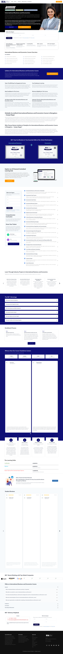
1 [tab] (30, 433)
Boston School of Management (22, 637)
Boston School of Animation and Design (23, 638)
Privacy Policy (53, 626)
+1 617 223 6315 (49, 640)
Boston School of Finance (22, 642)
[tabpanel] (18, 397)
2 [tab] (31, 433)
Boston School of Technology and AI (23, 636)
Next (59, 283)
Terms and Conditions (46, 626)
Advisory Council (24, 1)
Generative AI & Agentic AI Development (10, 637)
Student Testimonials (34, 642)
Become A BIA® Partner (35, 637)
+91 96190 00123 (49, 641)
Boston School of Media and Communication (24, 639)
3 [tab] (32, 433)
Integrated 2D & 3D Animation (8, 643)
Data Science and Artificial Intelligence (9, 636)
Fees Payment (29, 1)
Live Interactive (34, 645)
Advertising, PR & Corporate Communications (10, 644)
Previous (3, 283)
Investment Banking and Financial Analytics (10, 638)
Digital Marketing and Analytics (8, 642)
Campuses (19, 1)
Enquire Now (59, 1)
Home (12, 1)
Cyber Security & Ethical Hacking (9, 639)
